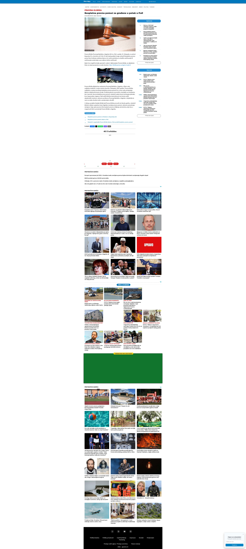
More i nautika (111, 7)
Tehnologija (127, 7)
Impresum (133, 538)
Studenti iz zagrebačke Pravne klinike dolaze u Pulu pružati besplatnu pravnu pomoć (110, 122)
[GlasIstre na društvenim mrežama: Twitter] (120, 531)
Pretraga (153, 1)
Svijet (120, 1)
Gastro (87, 7)
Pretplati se (234, 545)
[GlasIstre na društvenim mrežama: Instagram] (132, 531)
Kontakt (141, 538)
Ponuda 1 (104, 163)
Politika (146, 7)
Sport (125, 1)
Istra (98, 1)
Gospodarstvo (94, 7)
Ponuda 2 (110, 163)
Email (109, 126)
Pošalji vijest (150, 538)
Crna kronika (106, 1)
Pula (94, 1)
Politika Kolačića (95, 538)
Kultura (131, 1)
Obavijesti (135, 7)
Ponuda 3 (116, 163)
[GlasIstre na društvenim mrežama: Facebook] (114, 531)
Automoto (103, 7)
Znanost (119, 7)
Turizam (152, 7)
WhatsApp (100, 126)
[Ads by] (101, 83)
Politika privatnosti (108, 538)
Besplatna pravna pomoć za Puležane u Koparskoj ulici (102, 117)
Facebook (92, 126)
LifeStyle (138, 1)
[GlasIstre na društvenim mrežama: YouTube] (126, 531)
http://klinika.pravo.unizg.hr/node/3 (120, 65)
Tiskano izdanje (135, 544)
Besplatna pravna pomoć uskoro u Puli (98, 119)
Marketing (122, 540)
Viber (105, 126)
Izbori (141, 7)
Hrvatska (114, 1)
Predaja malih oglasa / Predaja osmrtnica (116, 544)
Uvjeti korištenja (122, 538)
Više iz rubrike (123, 285)
